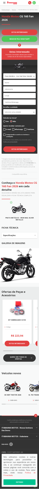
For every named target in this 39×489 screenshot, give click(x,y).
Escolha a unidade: (10, 107)
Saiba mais (13, 400)
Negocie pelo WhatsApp (20, 39)
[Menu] (4, 2)
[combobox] (19, 76)
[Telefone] (29, 2)
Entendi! (19, 482)
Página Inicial (6, 10)
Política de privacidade (10, 142)
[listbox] (19, 112)
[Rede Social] (11, 444)
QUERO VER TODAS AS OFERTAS (18, 358)
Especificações (9, 235)
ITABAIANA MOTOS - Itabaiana (15, 436)
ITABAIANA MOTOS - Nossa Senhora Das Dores (17, 429)
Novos (14, 10)
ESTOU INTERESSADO (19, 149)
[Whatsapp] (34, 2)
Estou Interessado (19, 32)
